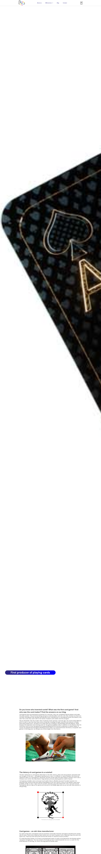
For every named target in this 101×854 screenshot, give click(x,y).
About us (39, 3)
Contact (65, 3)
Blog (58, 3)
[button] (49, 3)
